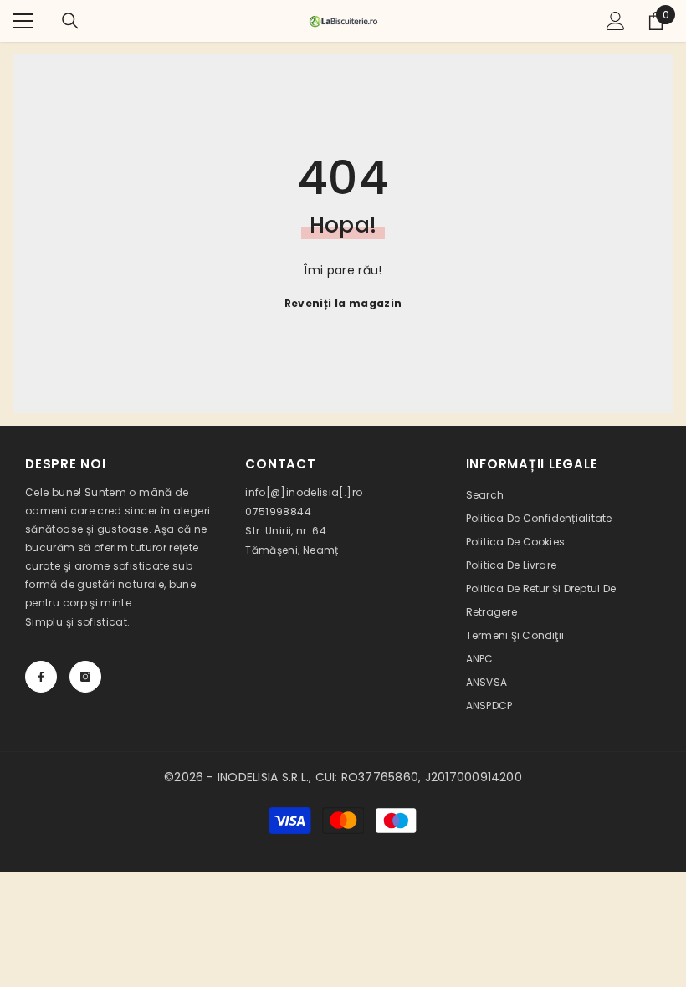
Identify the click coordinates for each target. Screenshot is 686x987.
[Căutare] (70, 21)
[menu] (23, 21)
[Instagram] (85, 677)
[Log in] (616, 21)
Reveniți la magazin (343, 303)
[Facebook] (41, 677)
